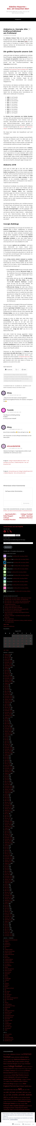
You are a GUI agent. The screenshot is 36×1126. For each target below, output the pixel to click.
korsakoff (14, 35)
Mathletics (7, 985)
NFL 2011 (25, 1089)
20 (5, 643)
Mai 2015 (7, 849)
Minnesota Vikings (8, 1083)
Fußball (6, 967)
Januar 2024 (7, 694)
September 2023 (8, 701)
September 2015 (8, 842)
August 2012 (7, 902)
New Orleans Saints (22, 1086)
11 (26, 638)
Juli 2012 (6, 903)
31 (22, 646)
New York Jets (14, 1089)
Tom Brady (16, 1109)
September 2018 (8, 791)
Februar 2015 (8, 853)
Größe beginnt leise (9, 619)
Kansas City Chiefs (9, 1079)
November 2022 (8, 712)
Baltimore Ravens (20, 1059)
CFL (5, 948)
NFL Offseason (8, 994)
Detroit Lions (13, 1073)
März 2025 (7, 672)
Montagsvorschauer (9, 988)
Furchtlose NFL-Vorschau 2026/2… (20, 556)
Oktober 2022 (8, 714)
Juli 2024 (6, 685)
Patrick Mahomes (14, 1101)
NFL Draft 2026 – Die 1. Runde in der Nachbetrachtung (17, 601)
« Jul (4, 650)
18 (26, 641)
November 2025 (8, 662)
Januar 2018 (7, 804)
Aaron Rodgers (6, 1054)
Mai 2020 (7, 759)
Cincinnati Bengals (12, 1063)
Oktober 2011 (8, 918)
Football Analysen (9, 959)
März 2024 (7, 691)
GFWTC (6, 975)
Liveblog (18, 1079)
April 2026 (7, 656)
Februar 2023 (8, 707)
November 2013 (8, 877)
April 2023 (7, 704)
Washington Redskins (24, 1109)
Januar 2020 (7, 765)
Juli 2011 (6, 923)
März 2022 (7, 723)
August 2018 (7, 792)
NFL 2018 (12, 1095)
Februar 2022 (8, 725)
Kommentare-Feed (9, 1039)
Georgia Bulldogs (7, 1075)
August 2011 (7, 921)
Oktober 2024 (8, 680)
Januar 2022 (7, 726)
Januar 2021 (7, 746)
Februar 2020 (8, 763)
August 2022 (7, 717)
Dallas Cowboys (10, 1070)
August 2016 (7, 828)
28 (9, 646)
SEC (20, 381)
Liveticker (7, 983)
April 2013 (7, 889)
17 (22, 641)
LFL (5, 981)
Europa (6, 956)
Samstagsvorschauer (9, 1010)
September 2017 (8, 810)
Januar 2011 (7, 932)
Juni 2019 (7, 776)
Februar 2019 (8, 783)
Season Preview (23, 374)
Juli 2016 (6, 829)
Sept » (7, 650)
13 (5, 641)
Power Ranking (8, 1004)
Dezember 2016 (8, 821)
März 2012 (7, 910)
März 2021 (7, 743)
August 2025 (7, 667)
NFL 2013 (9, 1092)
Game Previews (8, 970)
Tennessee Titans (8, 1109)
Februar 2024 (8, 693)
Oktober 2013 (8, 879)
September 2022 (8, 715)
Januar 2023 (7, 709)
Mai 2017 (7, 813)
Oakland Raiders (7, 1099)
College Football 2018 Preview (17, 379)
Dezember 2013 (8, 876)
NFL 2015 (22, 1092)
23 (18, 643)
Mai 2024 (7, 688)
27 (5, 646)
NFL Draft (7, 993)
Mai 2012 (7, 906)
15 (13, 641)
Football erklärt (8, 961)
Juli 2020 (6, 755)
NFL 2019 (18, 1095)
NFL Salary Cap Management (11, 998)
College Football (15, 374)
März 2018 (7, 800)
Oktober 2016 (8, 824)
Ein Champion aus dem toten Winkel (13, 610)
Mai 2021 (7, 739)
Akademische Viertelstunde (11, 940)
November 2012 (8, 897)
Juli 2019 (6, 775)
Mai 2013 (7, 887)
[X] (7, 531)
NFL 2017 (6, 1095)
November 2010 (8, 935)
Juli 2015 (6, 845)
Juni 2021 (7, 738)
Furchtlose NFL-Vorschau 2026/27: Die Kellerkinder (16, 599)
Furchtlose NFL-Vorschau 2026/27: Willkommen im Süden (18, 598)
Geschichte (7, 973)
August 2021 (7, 734)
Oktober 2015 (8, 841)
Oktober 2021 (8, 731)
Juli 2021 (6, 736)
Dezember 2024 (8, 677)
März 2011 (7, 929)
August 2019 (7, 773)
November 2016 (8, 823)
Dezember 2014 (8, 857)
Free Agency (7, 964)
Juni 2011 (7, 924)
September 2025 (8, 665)
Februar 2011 (8, 931)
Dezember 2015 (8, 837)
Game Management (9, 969)
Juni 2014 (7, 866)
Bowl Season (8, 944)
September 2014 (8, 861)
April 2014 (7, 869)
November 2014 (8, 858)
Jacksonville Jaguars (23, 1077)
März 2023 (7, 705)
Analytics (7, 941)
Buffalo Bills (11, 1061)
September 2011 (8, 919)
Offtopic (6, 1002)
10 (22, 638)
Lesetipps (7, 980)
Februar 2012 (8, 911)
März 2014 (7, 871)
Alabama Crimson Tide (15, 376)
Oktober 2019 (8, 770)
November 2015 (8, 839)
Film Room (7, 957)
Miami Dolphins (23, 1081)
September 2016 (8, 826)
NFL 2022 (9, 1097)
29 (13, 646)
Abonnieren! (8, 547)
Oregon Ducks (6, 1101)
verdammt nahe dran (24, 356)
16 (18, 641)
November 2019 (8, 768)
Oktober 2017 (8, 808)
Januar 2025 (7, 675)
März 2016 (7, 833)
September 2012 (8, 900)
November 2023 (8, 697)
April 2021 (7, 741)
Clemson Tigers (21, 1063)
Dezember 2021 (8, 728)
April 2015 (7, 850)
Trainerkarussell (8, 1020)
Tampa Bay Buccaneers (21, 1107)
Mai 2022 (7, 720)
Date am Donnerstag (9, 951)
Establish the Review (9, 954)
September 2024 (8, 681)
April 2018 (7, 799)
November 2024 (8, 678)
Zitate (6, 1030)
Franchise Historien (9, 962)
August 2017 (7, 812)
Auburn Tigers (11, 1059)
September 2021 (8, 733)
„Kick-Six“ (22, 127)
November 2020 (8, 749)
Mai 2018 (7, 797)
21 (9, 643)
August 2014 (7, 863)
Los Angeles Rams (8, 1081)
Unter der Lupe (8, 1026)
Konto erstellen (8, 1034)
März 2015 (7, 852)
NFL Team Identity (9, 999)
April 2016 (7, 831)
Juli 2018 (6, 794)
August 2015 (7, 844)
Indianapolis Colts (13, 1077)
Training (6, 1022)
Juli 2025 (6, 668)
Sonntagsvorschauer (9, 1015)
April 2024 (7, 689)
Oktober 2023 (8, 699)
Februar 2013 (8, 892)
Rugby (6, 1009)
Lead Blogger (8, 978)
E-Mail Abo (6, 537)
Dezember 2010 (8, 934)
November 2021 (8, 730)
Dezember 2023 (8, 696)
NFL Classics (7, 991)
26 (30, 643)
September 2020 (8, 752)
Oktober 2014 (8, 860)
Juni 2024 (7, 686)
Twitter (6, 624)
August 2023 (7, 702)
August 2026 (7, 654)
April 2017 (7, 815)
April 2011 (7, 927)
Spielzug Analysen (9, 1017)
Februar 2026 (8, 657)
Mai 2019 (7, 778)
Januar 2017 (7, 820)
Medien (6, 986)
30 (18, 646)
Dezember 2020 (8, 747)
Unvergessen (8, 1028)
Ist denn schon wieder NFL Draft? (12, 606)
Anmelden (7, 1036)
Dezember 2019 (8, 767)
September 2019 (8, 771)
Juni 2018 (7, 796)
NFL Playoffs (7, 996)
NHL (6, 1001)
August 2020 (7, 754)
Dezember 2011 (8, 915)
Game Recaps (8, 972)
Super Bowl (7, 1018)
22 (13, 643)
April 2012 (7, 908)
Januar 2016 (7, 836)
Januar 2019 (7, 784)
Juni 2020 (7, 757)
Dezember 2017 (8, 805)
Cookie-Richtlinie (14, 1119)
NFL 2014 (16, 1092)
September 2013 (8, 881)
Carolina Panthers (19, 1061)
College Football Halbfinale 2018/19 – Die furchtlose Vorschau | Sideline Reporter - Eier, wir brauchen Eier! (16, 462)
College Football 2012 (27, 1066)
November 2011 (8, 916)
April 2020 (7, 760)
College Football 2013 (8, 1068)
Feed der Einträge (9, 1037)
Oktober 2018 (8, 789)
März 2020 (7, 762)
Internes (6, 977)
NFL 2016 (28, 1092)
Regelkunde (7, 1007)
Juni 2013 (7, 886)
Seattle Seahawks (19, 1106)
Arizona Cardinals (19, 1057)
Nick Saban (16, 381)
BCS (27, 1059)
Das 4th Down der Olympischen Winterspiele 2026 (16, 609)
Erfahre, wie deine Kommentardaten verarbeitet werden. (17, 510)
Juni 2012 (7, 905)
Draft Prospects (8, 953)
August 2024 (7, 683)
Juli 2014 (6, 865)
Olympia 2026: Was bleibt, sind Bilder (13, 607)
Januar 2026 (7, 659)
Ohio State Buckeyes (16, 1099)
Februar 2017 (8, 818)
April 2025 (7, 670)
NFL (5, 990)
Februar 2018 (8, 802)
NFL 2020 (25, 1095)
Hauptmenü (18, 19)
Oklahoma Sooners (26, 1099)
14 (9, 641)
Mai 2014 (7, 868)
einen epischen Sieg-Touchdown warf (18, 69)
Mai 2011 (7, 926)
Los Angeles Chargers (26, 1079)
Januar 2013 (7, 894)
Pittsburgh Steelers (9, 1103)
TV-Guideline (8, 1025)
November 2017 (8, 807)
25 (26, 643)
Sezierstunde (8, 1014)
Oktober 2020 (8, 751)
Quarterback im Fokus (10, 1006)
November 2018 (8, 787)
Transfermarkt (8, 1023)
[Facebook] (4, 531)
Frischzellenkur (8, 965)
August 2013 (7, 882)
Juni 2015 (7, 847)
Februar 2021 (8, 744)
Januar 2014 (7, 874)
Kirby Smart (11, 381)
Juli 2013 (6, 884)
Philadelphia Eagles (24, 1101)
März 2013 (7, 890)
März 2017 (7, 816)
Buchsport (7, 946)
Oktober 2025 (8, 664)
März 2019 (7, 781)
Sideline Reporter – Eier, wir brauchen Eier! (18, 8)
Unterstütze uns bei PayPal (13, 526)
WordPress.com (8, 1040)
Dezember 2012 (8, 895)
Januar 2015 (7, 855)
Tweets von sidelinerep (8, 626)
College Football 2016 (19, 1068)
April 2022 (7, 722)
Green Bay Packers (18, 1075)
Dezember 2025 (8, 661)
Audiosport (7, 943)
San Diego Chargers (20, 1103)
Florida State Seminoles (23, 1072)
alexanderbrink (13, 446)
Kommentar (26, 503)
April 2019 (7, 779)
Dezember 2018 (8, 786)
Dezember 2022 (8, 710)
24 (22, 643)
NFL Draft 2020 (20, 1097)
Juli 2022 (6, 718)
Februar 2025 (8, 673)
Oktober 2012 (8, 898)
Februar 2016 (8, 834)
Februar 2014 (8, 873)
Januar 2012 (7, 913)
